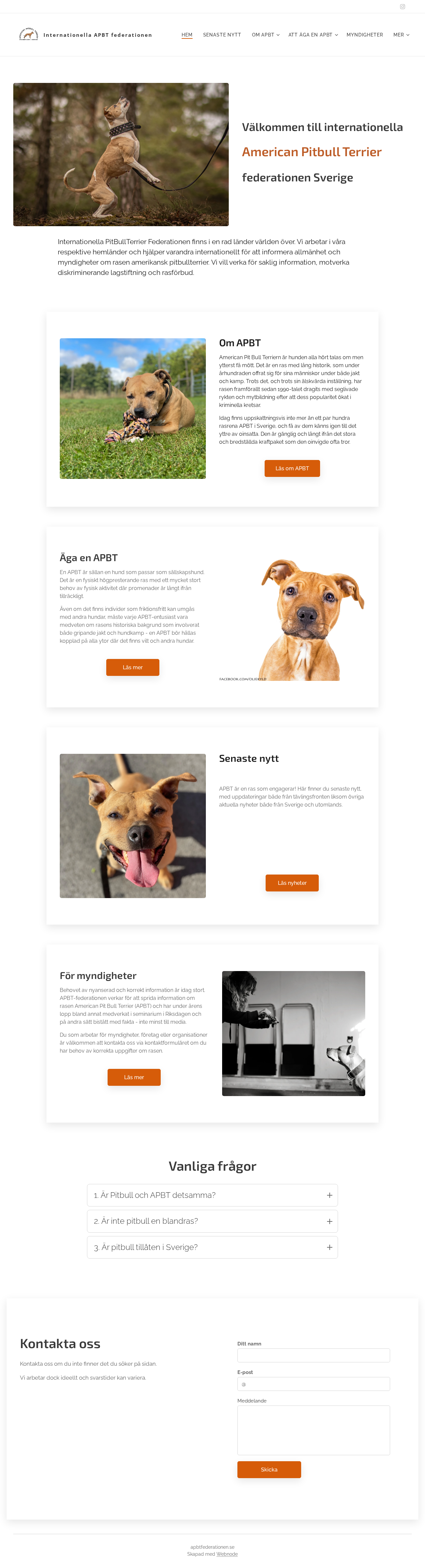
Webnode (227, 1554)
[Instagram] (402, 6)
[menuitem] (189, 35)
